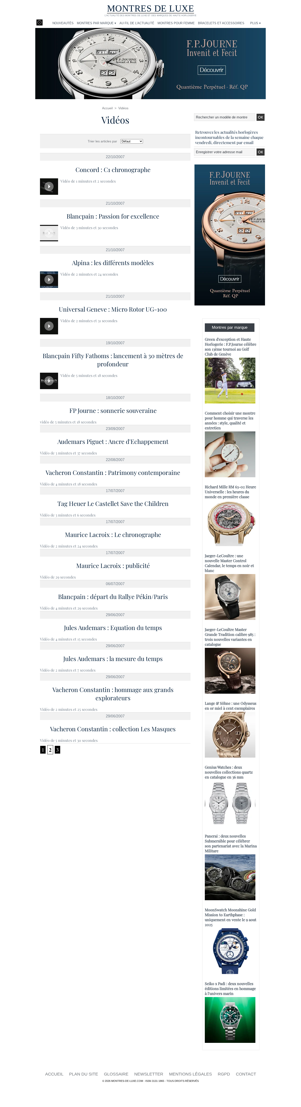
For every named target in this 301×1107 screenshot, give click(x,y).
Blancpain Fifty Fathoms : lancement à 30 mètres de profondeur (113, 360)
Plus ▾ (255, 23)
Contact (246, 1074)
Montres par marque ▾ (96, 23)
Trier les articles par (102, 141)
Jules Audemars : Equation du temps (113, 627)
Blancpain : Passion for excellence (113, 216)
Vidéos (123, 108)
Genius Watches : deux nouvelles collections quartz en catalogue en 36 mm (229, 772)
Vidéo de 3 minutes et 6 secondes (67, 514)
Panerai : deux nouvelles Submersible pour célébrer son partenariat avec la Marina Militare (231, 843)
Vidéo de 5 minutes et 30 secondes (69, 740)
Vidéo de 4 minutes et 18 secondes (68, 483)
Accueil (107, 108)
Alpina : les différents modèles (113, 262)
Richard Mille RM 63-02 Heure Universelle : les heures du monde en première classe (230, 491)
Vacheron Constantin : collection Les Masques (113, 729)
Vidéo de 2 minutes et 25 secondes (68, 709)
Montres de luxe (150, 8)
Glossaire (117, 1074)
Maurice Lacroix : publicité (113, 565)
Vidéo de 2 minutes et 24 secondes (89, 274)
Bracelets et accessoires (221, 23)
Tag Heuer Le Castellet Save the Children (113, 503)
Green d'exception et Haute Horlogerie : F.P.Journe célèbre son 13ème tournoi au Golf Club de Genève (230, 346)
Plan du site (84, 1074)
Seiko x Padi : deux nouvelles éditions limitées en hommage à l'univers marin (230, 988)
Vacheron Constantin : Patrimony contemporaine (113, 472)
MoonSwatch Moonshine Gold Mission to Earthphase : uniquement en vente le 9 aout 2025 (230, 917)
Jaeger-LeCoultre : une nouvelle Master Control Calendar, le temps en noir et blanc (229, 563)
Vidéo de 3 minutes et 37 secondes (68, 452)
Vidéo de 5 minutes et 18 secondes (88, 375)
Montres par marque (229, 327)
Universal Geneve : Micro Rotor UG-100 (113, 309)
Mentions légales (191, 1074)
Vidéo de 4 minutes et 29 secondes (69, 608)
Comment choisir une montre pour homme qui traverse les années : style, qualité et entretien (230, 420)
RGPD (224, 1074)
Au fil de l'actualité (136, 23)
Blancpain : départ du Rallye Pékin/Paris (113, 596)
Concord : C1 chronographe (112, 169)
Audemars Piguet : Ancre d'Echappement (112, 441)
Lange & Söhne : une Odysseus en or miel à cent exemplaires (230, 706)
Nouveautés (63, 23)
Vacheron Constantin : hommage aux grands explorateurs (113, 693)
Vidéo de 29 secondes (58, 577)
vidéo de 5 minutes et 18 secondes (68, 421)
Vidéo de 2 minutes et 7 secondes (67, 670)
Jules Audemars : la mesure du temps (113, 658)
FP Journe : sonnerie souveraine (113, 410)
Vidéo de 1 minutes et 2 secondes (88, 181)
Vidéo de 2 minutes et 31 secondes (88, 320)
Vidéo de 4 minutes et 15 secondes (68, 639)
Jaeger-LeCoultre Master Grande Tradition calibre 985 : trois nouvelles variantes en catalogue (230, 637)
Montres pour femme (176, 23)
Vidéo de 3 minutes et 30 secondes (89, 227)
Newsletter (149, 1074)
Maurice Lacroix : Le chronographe (113, 534)
